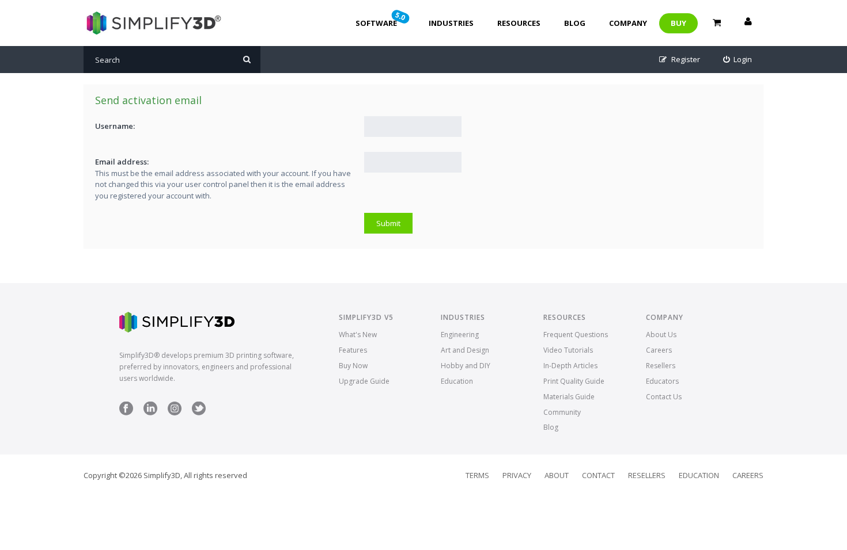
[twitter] (199, 413)
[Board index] (152, 23)
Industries (451, 23)
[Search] (246, 59)
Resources (518, 23)
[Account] (747, 23)
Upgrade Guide (364, 381)
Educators (662, 381)
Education (457, 381)
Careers (659, 350)
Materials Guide (569, 397)
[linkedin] (150, 413)
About (556, 475)
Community (562, 412)
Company (628, 23)
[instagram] (174, 413)
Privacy (516, 475)
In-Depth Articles (570, 366)
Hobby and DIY (465, 366)
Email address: (122, 161)
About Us (661, 334)
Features (353, 350)
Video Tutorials (568, 350)
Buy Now (353, 366)
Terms (477, 475)
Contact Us (664, 397)
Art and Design (465, 350)
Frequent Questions (575, 334)
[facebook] (126, 413)
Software (381, 19)
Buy (678, 23)
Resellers (660, 366)
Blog (574, 23)
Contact (598, 475)
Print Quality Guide (573, 381)
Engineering (460, 334)
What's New (358, 334)
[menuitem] (738, 59)
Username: (115, 126)
